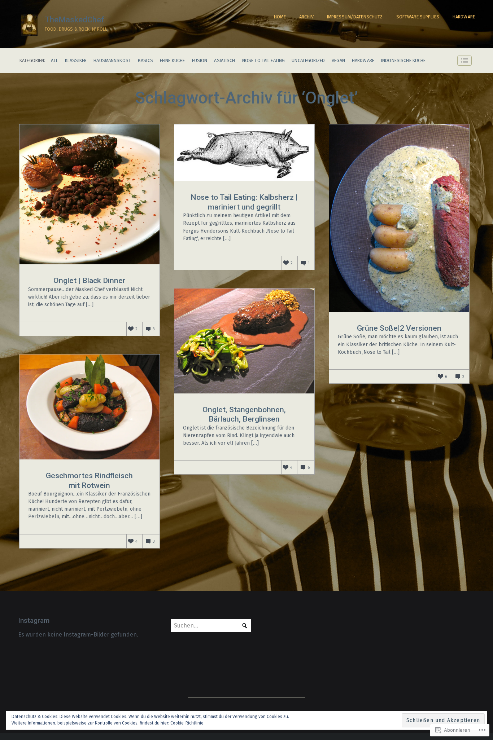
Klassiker (76, 60)
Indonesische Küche (403, 60)
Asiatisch (224, 60)
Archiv (306, 16)
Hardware (464, 16)
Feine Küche (172, 60)
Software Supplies (417, 16)
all (54, 60)
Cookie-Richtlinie (187, 723)
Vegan (338, 60)
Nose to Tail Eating (263, 60)
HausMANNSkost (112, 60)
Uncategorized (308, 60)
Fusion (200, 60)
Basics (145, 60)
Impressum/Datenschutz (355, 16)
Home (280, 16)
